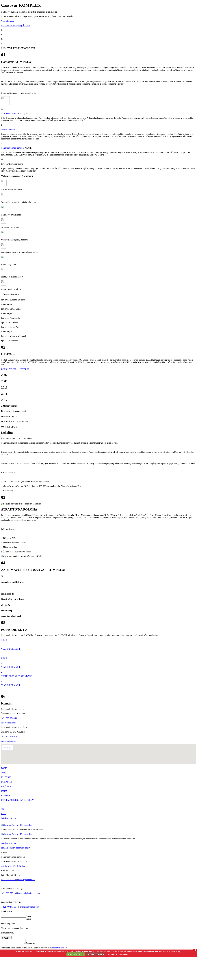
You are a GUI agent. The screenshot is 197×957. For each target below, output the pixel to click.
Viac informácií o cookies (117, 954)
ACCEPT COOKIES (75, 954)
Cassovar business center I (12, 113)
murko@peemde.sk (26, 879)
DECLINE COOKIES (96, 954)
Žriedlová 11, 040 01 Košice (13, 866)
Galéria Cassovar (8, 129)
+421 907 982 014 (9, 736)
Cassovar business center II (12, 148)
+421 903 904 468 (9, 718)
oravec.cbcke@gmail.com (29, 893)
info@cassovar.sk (8, 723)
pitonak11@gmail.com (29, 907)
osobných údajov (59, 948)
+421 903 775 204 (9, 893)
